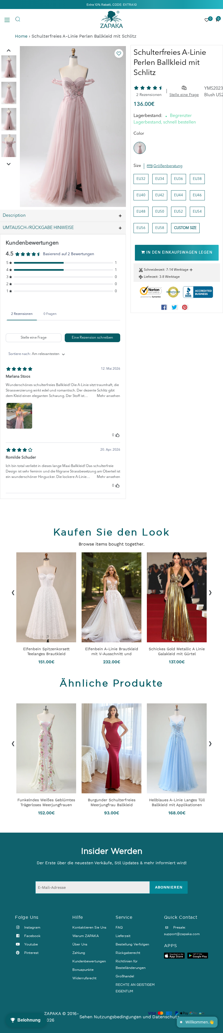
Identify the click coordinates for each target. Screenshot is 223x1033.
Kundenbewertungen (89, 961)
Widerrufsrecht (84, 978)
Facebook (32, 936)
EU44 (178, 195)
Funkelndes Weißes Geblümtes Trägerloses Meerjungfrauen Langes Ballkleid (46, 802)
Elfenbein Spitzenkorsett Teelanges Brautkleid (46, 651)
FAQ (119, 927)
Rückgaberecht (128, 952)
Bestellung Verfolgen (132, 944)
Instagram (31, 927)
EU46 (197, 195)
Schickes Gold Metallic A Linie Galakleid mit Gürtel (177, 651)
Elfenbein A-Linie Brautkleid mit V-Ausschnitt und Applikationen (111, 651)
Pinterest (31, 952)
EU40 (141, 195)
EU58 (159, 228)
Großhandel (125, 976)
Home (21, 36)
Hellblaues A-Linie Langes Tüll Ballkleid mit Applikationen (177, 802)
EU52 (178, 211)
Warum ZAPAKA (85, 936)
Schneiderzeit (154, 270)
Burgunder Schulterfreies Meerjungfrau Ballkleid (111, 802)
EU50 (159, 211)
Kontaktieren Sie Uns (89, 927)
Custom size (185, 228)
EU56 (141, 228)
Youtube (30, 944)
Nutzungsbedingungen (117, 1016)
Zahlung (78, 952)
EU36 (178, 179)
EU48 (141, 211)
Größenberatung (167, 166)
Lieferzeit (150, 277)
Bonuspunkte (83, 969)
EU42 (159, 195)
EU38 (197, 179)
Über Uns (79, 944)
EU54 (197, 211)
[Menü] (9, 19)
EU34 (159, 179)
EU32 (141, 179)
